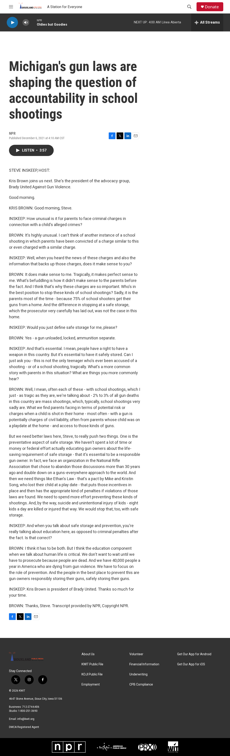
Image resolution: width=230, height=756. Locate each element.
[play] (12, 22)
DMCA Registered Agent (24, 727)
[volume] (26, 23)
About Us (88, 654)
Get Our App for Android (194, 654)
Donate (212, 6)
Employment (91, 684)
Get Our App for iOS (191, 664)
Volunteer (136, 654)
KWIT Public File (92, 664)
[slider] (33, 22)
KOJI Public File (92, 674)
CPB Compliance (141, 684)
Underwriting (138, 674)
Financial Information (144, 664)
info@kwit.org (25, 719)
